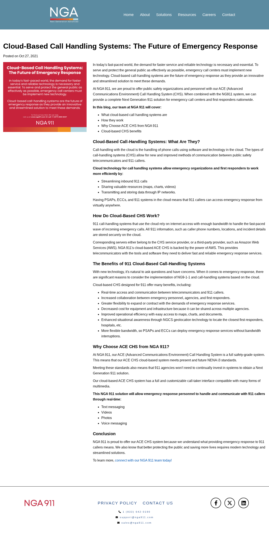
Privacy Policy (117, 503)
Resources (187, 15)
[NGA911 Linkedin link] (243, 503)
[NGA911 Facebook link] (216, 503)
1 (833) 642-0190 (136, 512)
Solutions (164, 15)
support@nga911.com (137, 517)
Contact (228, 15)
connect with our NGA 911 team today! (143, 460)
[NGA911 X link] (229, 503)
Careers (209, 15)
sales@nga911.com (136, 522)
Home (129, 15)
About (145, 15)
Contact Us (158, 503)
